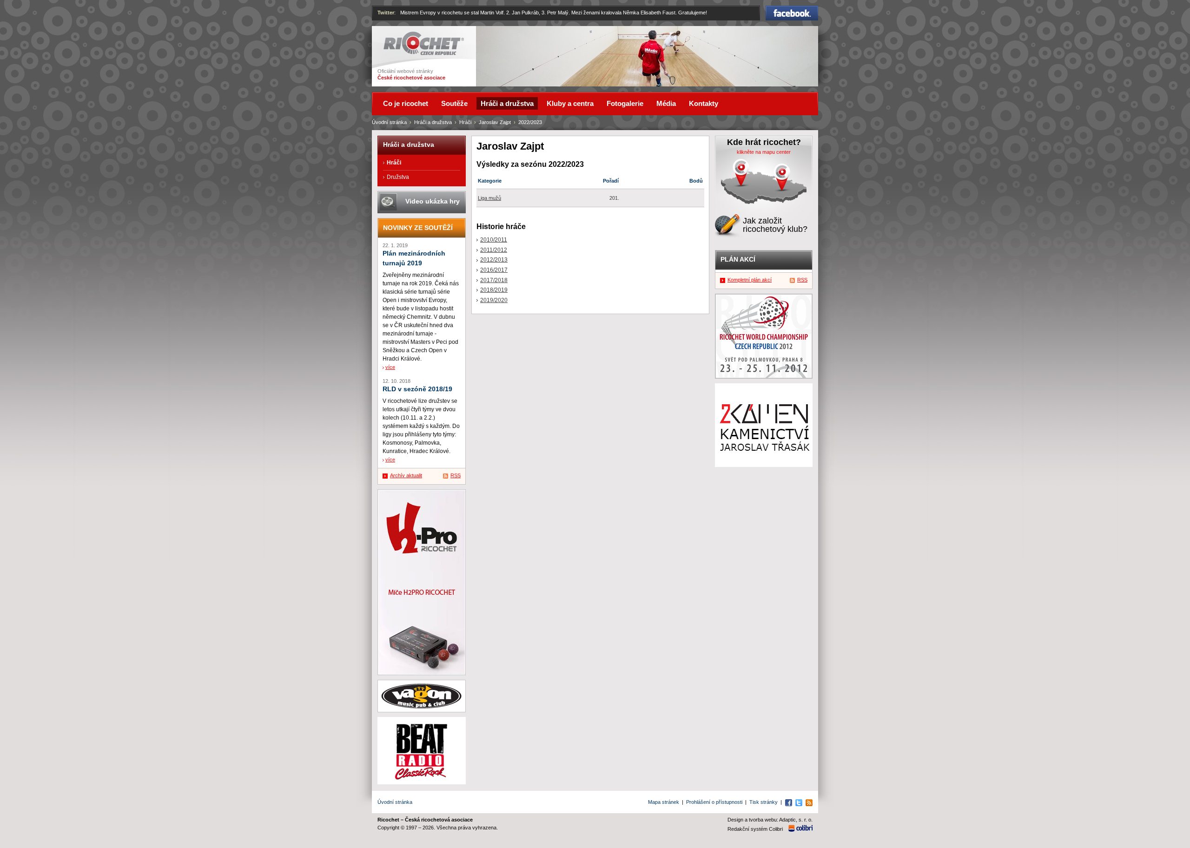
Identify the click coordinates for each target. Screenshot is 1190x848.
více (390, 367)
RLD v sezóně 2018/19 (417, 389)
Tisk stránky (763, 802)
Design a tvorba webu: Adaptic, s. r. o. (770, 819)
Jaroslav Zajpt (495, 122)
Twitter (385, 12)
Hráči (465, 122)
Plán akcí (738, 259)
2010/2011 (493, 240)
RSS (455, 475)
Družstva (398, 177)
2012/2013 (494, 259)
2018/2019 (494, 290)
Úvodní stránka (389, 122)
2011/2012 (493, 250)
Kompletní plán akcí (749, 280)
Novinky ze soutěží (418, 227)
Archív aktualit (406, 475)
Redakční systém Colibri (755, 829)
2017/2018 (494, 280)
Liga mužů (489, 198)
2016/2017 (494, 270)
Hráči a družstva (433, 122)
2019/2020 (494, 300)
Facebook (792, 10)
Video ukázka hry (432, 201)
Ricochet (395, 36)
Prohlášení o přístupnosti (714, 802)
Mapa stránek (663, 802)
